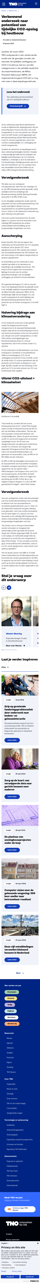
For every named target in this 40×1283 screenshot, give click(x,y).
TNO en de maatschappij (16, 1103)
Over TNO (8, 1079)
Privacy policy (17, 1271)
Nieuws (9, 1038)
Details (3, 1271)
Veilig (9, 1005)
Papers (9, 1062)
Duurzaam (11, 992)
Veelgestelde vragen (15, 1113)
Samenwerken (10, 1156)
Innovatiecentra (13, 1181)
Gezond (10, 998)
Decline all (29, 1277)
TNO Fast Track (12, 1171)
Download (19, 106)
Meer (18, 973)
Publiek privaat (12, 1166)
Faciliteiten (11, 1125)
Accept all (10, 1277)
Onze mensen (12, 1099)
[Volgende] (9, 587)
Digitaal (10, 1011)
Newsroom (9, 1033)
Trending (10, 1067)
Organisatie (11, 1084)
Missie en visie (12, 1089)
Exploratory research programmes (20, 1140)
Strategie (10, 1094)
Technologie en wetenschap (16, 1120)
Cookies (9, 1234)
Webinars (10, 1048)
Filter (3, 667)
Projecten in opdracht (15, 1161)
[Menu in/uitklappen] (3, 4)
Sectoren (11, 1017)
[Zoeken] (36, 4)
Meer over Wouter (14, 646)
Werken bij (12, 1024)
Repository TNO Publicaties (17, 1149)
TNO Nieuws (11, 1072)
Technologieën (12, 1135)
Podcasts (10, 1058)
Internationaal (12, 1185)
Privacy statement (12, 1239)
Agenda (10, 1043)
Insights (10, 1053)
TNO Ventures (12, 1176)
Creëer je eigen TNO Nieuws (20, 1209)
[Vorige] (3, 587)
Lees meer (14, 740)
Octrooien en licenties (15, 1144)
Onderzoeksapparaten (15, 1130)
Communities (12, 1108)
